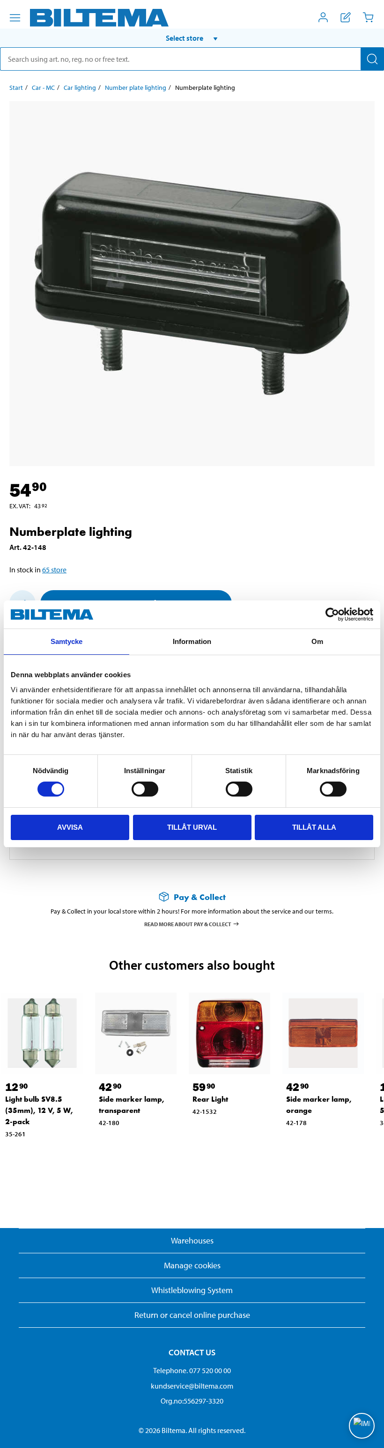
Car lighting (80, 87)
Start (16, 87)
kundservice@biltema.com (192, 1385)
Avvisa (70, 827)
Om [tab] (317, 641)
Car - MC (43, 87)
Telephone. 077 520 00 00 (192, 1370)
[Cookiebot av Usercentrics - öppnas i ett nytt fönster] (332, 614)
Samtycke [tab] (67, 641)
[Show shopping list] (345, 17)
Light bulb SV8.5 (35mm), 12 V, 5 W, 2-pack (39, 1110)
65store (54, 569)
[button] (192, 38)
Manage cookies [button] (192, 1265)
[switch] (145, 789)
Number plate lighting (135, 87)
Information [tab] (192, 641)
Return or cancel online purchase (192, 1314)
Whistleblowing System (192, 1290)
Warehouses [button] (192, 1240)
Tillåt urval (192, 827)
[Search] (372, 59)
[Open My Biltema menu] (323, 17)
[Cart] (368, 17)
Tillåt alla (314, 827)
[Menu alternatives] (15, 17)
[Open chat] (361, 1425)
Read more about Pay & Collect (187, 923)
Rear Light (210, 1099)
